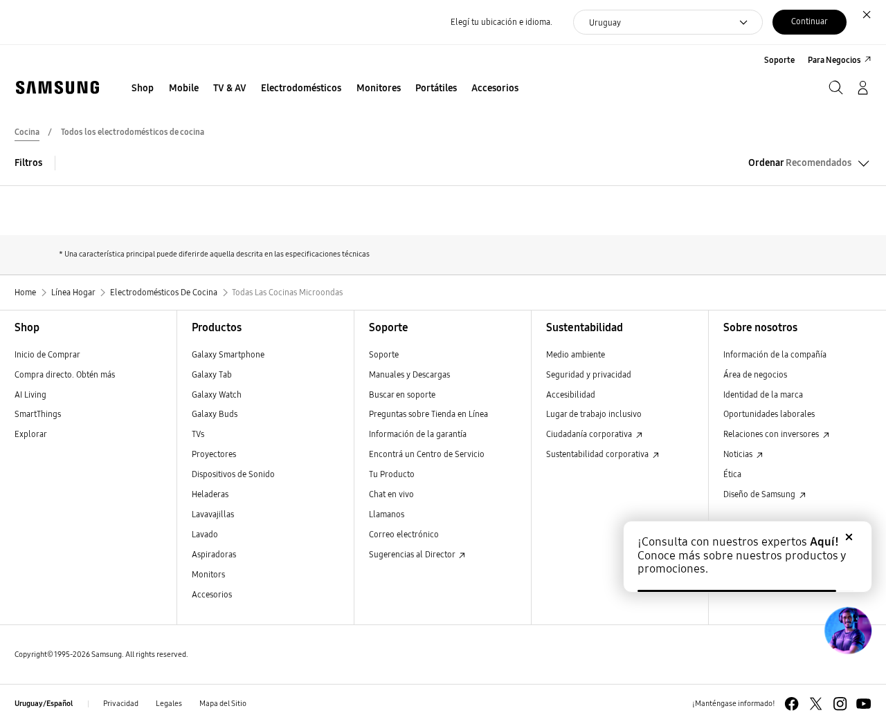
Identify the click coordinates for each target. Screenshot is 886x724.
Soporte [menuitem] (779, 60)
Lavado (205, 534)
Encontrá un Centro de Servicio (427, 454)
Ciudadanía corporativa (590, 434)
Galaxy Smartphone (228, 354)
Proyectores (214, 454)
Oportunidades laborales (769, 414)
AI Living (30, 394)
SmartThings (38, 414)
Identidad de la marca (763, 394)
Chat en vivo (391, 494)
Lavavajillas (213, 514)
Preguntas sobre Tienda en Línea (428, 414)
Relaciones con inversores (772, 434)
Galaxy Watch (217, 394)
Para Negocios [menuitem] (834, 60)
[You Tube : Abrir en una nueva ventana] (863, 703)
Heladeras (210, 494)
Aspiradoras (214, 554)
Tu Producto (393, 474)
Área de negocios (755, 374)
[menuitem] (143, 89)
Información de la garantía (418, 434)
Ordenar (799, 163)
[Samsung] (57, 87)
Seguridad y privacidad (588, 374)
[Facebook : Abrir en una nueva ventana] (791, 703)
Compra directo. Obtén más (65, 374)
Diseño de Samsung (760, 494)
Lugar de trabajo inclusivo (594, 414)
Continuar (809, 21)
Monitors (208, 574)
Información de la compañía (774, 354)
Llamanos (386, 514)
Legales (169, 703)
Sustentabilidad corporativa (598, 454)
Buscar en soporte (402, 394)
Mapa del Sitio (222, 703)
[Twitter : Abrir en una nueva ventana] (815, 703)
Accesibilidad (570, 394)
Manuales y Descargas (409, 374)
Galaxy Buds (214, 414)
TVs (198, 434)
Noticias (738, 454)
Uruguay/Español (44, 703)
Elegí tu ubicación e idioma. (501, 22)
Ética (732, 474)
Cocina (27, 132)
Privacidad (120, 703)
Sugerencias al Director (413, 554)
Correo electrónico (404, 534)
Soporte (384, 354)
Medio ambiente (575, 354)
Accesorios (212, 594)
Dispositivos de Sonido (233, 474)
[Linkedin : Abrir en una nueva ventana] (840, 703)
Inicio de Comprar (47, 354)
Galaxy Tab (212, 374)
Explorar (31, 434)
